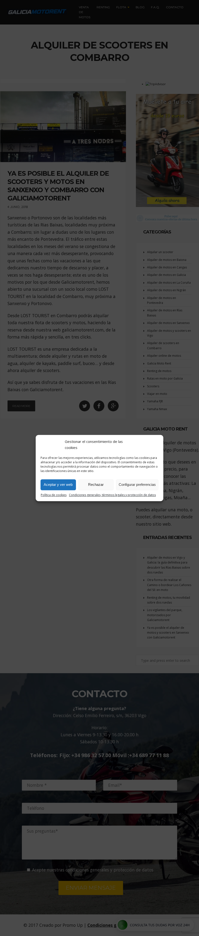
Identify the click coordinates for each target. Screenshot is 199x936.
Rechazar (96, 484)
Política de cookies (53, 495)
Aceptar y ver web (58, 484)
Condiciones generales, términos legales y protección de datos (112, 495)
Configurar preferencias (137, 484)
